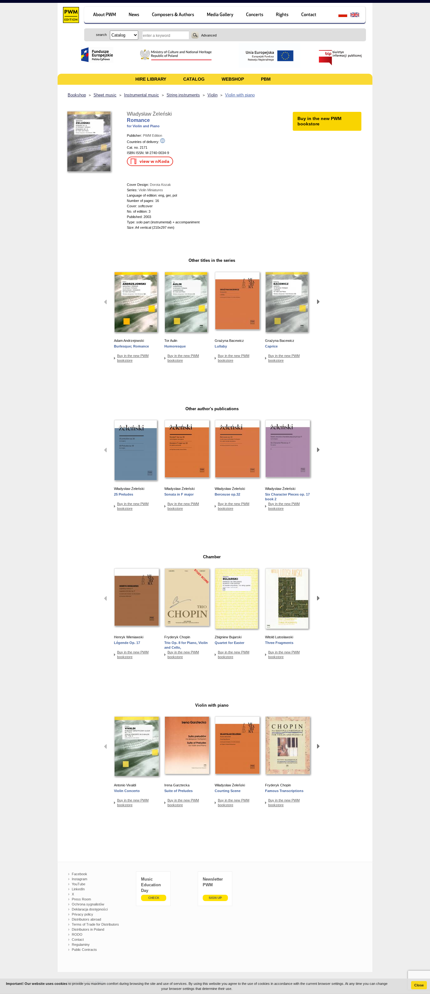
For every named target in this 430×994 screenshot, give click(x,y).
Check (153, 897)
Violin (212, 95)
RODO (77, 934)
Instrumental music (141, 95)
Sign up (215, 897)
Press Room (81, 899)
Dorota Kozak (160, 185)
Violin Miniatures (151, 190)
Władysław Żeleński (149, 114)
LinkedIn (78, 889)
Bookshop (77, 95)
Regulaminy (81, 944)
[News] (134, 15)
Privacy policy (82, 914)
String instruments (183, 95)
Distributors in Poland (88, 929)
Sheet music (104, 95)
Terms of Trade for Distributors (95, 924)
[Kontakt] (312, 15)
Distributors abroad (86, 919)
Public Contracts (84, 949)
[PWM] (71, 16)
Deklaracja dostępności (90, 909)
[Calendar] (255, 15)
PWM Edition (152, 135)
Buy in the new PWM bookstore (133, 358)
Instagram (79, 879)
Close (419, 985)
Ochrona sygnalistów (88, 904)
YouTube (78, 884)
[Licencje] (282, 15)
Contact (78, 939)
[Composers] (173, 15)
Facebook (79, 874)
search (195, 35)
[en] (358, 15)
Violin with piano (240, 95)
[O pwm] (103, 15)
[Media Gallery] (220, 15)
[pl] (339, 15)
